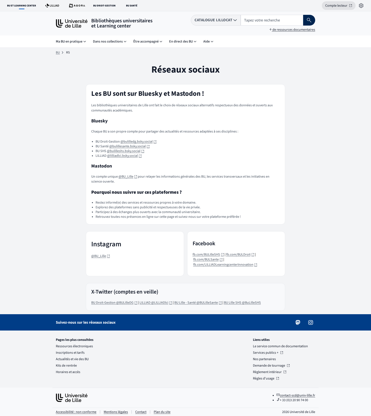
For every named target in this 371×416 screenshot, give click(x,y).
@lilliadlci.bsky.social (124, 155)
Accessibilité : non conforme (76, 412)
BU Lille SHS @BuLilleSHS (242, 302)
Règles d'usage (265, 378)
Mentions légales (116, 412)
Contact (140, 412)
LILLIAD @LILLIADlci (156, 302)
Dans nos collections (108, 41)
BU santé (134, 6)
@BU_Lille (128, 176)
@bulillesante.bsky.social (129, 146)
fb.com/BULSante (208, 259)
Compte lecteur (340, 6)
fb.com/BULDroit (240, 254)
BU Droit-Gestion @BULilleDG (114, 302)
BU (58, 52)
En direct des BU (181, 41)
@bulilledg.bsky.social (138, 141)
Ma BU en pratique (69, 41)
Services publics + (265, 352)
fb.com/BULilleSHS (208, 254)
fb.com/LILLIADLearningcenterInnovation (225, 264)
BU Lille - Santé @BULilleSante (198, 302)
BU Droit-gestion (105, 6)
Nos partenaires (264, 359)
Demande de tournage (269, 365)
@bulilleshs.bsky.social (125, 151)
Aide (206, 41)
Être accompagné (146, 41)
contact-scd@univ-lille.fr (297, 395)
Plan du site (162, 412)
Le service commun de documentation (280, 346)
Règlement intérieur (267, 372)
